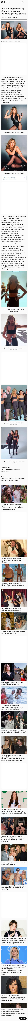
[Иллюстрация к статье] (14, 30)
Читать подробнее (9, 1015)
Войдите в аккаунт (7, 478)
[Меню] (26, 2)
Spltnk (8, 468)
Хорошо (23, 1018)
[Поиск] (22, 2)
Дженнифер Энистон (12, 469)
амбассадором (6, 81)
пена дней (4, 471)
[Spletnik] (5, 2)
